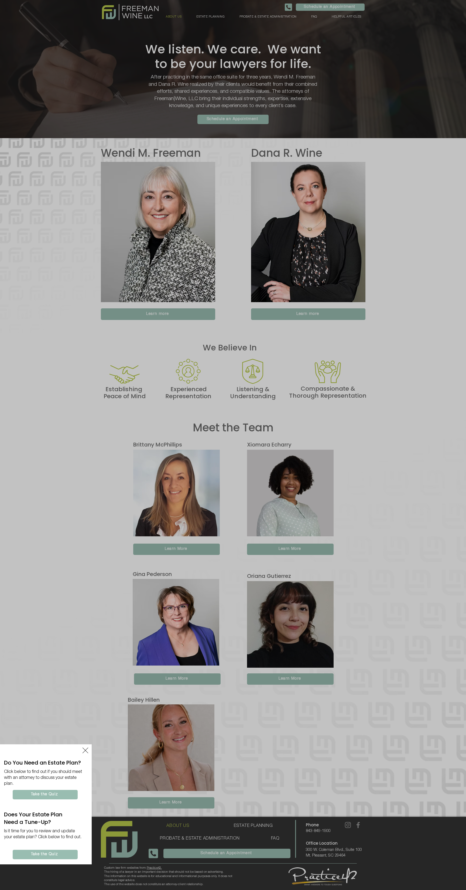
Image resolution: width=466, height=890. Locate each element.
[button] (85, 750)
